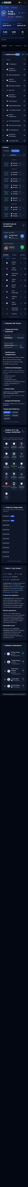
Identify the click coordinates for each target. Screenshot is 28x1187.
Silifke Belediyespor (16, 663)
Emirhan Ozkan (9, 345)
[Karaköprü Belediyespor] (7, 303)
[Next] (24, 155)
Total (17, 54)
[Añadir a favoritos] (19, 12)
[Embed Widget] (25, 12)
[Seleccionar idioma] (20, 2)
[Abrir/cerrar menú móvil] (25, 2)
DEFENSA (22, 255)
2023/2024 (15, 415)
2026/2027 (7, 412)
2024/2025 (7, 415)
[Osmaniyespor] (7, 297)
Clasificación (18, 45)
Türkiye (10, 585)
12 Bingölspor (8, 338)
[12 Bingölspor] (7, 280)
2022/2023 (7, 418)
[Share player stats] (23, 225)
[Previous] (4, 155)
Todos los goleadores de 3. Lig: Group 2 (14, 694)
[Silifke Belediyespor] (7, 269)
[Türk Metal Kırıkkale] (7, 291)
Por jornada (15, 150)
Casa (22, 54)
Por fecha (6, 150)
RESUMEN (5, 255)
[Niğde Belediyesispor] (7, 263)
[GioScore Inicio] (6, 2)
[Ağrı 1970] (7, 309)
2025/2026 (15, 412)
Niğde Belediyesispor (16, 654)
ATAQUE (14, 255)
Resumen (4, 45)
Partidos (11, 45)
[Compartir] (22, 12)
